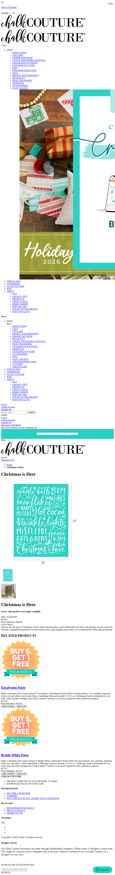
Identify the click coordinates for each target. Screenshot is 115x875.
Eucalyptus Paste (13, 687)
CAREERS (12, 796)
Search (31, 412)
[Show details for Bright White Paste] (1, 749)
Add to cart (21, 706)
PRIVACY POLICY (16, 810)
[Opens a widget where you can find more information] (102, 870)
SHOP (10, 50)
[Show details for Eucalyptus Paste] (1, 681)
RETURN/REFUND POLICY (21, 808)
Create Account (8, 407)
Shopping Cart (11, 425)
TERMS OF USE (15, 813)
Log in (4, 404)
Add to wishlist (8, 706)
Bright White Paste (15, 755)
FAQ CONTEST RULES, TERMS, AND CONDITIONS (33, 798)
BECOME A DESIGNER (18, 793)
